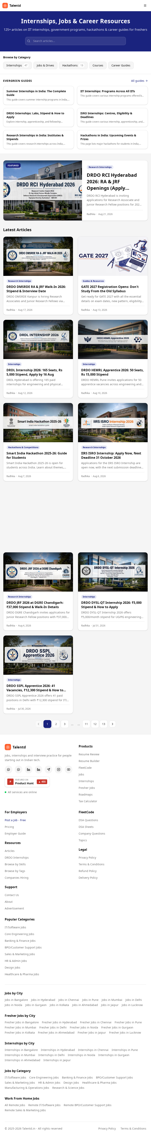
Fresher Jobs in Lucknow (125, 1032)
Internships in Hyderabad (58, 1050)
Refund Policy (88, 871)
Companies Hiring (17, 877)
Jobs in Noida (13, 1005)
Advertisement (14, 908)
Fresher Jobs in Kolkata (20, 1032)
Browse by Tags (15, 871)
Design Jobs (12, 967)
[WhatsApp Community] (8, 769)
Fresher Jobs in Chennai (95, 1022)
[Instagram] (58, 769)
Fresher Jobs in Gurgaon (117, 1027)
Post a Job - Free (15, 820)
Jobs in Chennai (68, 1000)
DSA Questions (88, 820)
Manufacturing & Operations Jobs (27, 1088)
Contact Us (12, 895)
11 (86, 724)
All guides (137, 81)
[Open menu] (145, 5)
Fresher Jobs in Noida (84, 1027)
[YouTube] (68, 769)
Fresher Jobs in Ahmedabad (56, 1032)
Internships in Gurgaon (113, 1055)
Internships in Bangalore (21, 1050)
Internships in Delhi (51, 1055)
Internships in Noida (81, 1055)
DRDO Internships (17, 857)
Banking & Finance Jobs (20, 941)
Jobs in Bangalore (16, 1000)
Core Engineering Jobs (19, 934)
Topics (83, 840)
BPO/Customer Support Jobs (23, 947)
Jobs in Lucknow (132, 1005)
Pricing (9, 827)
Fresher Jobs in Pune (128, 1022)
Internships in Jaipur (57, 1060)
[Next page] (112, 724)
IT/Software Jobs (15, 927)
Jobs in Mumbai (112, 1000)
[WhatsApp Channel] (18, 769)
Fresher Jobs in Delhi (53, 1027)
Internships (86, 781)
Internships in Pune (125, 1050)
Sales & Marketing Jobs (20, 954)
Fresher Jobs (87, 788)
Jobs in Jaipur (110, 1005)
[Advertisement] (75, 516)
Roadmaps (86, 794)
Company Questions (92, 833)
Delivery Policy (88, 877)
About (9, 902)
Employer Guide (15, 833)
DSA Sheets (86, 827)
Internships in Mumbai (20, 1055)
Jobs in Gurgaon (36, 1005)
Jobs (81, 774)
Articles (10, 851)
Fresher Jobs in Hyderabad (59, 1022)
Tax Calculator (88, 801)
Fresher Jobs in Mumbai (20, 1027)
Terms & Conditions (91, 864)
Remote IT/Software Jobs (44, 1105)
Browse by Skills (15, 864)
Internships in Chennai (93, 1050)
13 (103, 724)
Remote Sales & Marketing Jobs (25, 1110)
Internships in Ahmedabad (22, 1060)
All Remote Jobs (15, 1105)
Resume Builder (89, 761)
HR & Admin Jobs (16, 961)
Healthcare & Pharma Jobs (22, 974)
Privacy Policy (87, 857)
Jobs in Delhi (133, 1000)
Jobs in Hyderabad (43, 1000)
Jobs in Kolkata (59, 1005)
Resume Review (89, 754)
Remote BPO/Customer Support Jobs (87, 1105)
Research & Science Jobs (68, 1088)
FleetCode (85, 768)
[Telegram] (48, 769)
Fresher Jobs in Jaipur (92, 1032)
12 (95, 724)
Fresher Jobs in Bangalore (22, 1022)
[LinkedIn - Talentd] (38, 769)
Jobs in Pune (90, 1000)
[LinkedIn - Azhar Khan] (28, 769)
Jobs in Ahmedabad (85, 1005)
